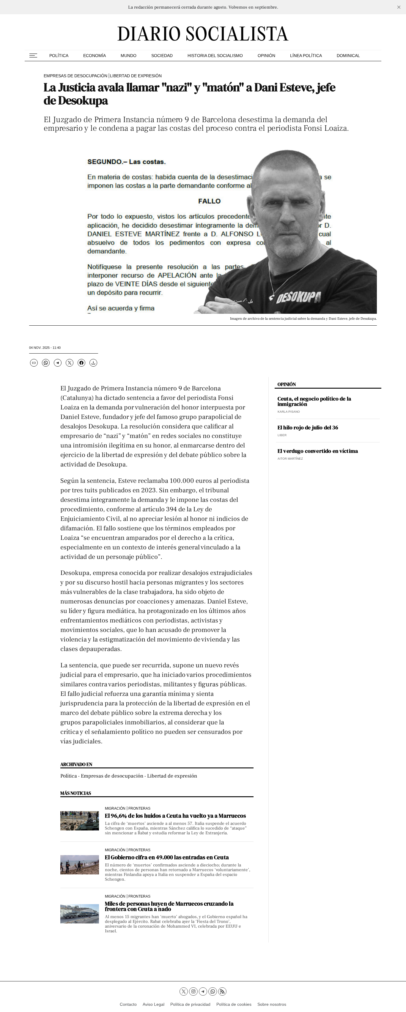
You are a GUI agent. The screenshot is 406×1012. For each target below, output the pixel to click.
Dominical (348, 55)
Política (58, 55)
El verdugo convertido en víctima (318, 451)
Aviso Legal (153, 1004)
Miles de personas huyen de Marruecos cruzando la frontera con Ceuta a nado (169, 906)
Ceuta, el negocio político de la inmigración (314, 401)
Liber (282, 435)
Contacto (128, 1004)
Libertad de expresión (136, 75)
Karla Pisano (289, 411)
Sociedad (162, 55)
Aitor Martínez (290, 458)
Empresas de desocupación (75, 75)
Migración (115, 808)
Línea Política (306, 55)
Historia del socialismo (215, 55)
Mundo (128, 55)
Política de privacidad (190, 1004)
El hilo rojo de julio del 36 (308, 427)
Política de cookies (233, 1004)
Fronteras (139, 808)
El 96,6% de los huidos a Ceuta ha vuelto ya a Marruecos (175, 815)
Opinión (266, 55)
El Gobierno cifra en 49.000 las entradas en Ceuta (167, 857)
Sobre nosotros (271, 1004)
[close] (399, 7)
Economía (94, 55)
